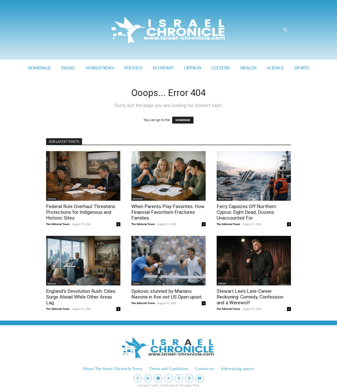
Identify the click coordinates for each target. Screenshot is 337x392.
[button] (285, 29)
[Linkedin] (148, 378)
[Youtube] (200, 378)
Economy (138, 198)
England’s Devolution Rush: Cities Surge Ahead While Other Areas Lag (81, 296)
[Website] (189, 378)
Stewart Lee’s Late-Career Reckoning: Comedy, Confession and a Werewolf (250, 296)
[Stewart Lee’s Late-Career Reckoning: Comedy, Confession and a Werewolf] (254, 260)
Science (51, 198)
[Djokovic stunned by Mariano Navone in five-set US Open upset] (168, 260)
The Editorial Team (58, 224)
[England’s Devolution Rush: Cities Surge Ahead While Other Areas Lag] (83, 260)
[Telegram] (158, 378)
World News (224, 198)
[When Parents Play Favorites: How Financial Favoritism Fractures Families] (168, 176)
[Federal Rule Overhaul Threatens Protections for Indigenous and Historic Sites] (83, 176)
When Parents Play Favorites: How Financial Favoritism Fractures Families (167, 212)
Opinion (51, 283)
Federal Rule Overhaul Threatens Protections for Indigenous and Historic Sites (80, 212)
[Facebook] (138, 378)
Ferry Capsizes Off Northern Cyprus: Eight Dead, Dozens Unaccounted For (246, 212)
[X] (179, 378)
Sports (136, 283)
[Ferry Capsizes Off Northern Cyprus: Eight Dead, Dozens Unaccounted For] (254, 176)
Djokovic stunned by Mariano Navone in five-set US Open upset (166, 294)
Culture (222, 283)
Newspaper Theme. (189, 385)
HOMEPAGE (183, 120)
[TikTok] (169, 378)
